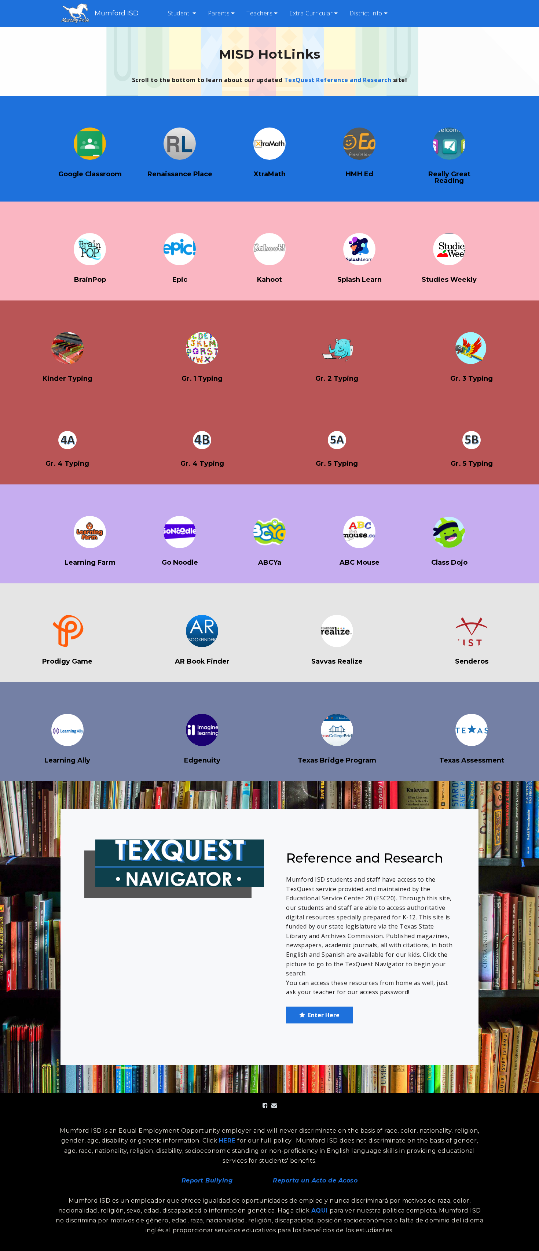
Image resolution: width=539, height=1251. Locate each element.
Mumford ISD (117, 13)
